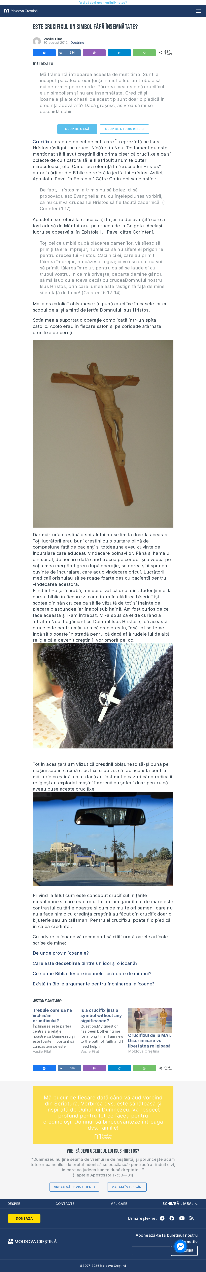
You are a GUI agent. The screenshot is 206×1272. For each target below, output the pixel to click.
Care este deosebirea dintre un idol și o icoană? (85, 963)
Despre (14, 1204)
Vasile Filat (53, 39)
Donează (24, 1218)
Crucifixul (43, 141)
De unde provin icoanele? (61, 953)
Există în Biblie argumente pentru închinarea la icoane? (94, 983)
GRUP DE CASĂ (77, 129)
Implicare (119, 1204)
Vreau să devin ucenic (74, 1187)
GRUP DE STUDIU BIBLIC (124, 129)
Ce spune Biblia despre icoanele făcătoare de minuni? (92, 973)
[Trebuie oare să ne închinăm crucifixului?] (56, 1033)
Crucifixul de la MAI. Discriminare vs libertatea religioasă (149, 1040)
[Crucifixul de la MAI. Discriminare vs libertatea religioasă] (150, 1020)
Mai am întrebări (126, 1187)
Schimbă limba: (178, 1203)
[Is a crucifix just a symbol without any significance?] (104, 1033)
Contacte (65, 1204)
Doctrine (77, 43)
